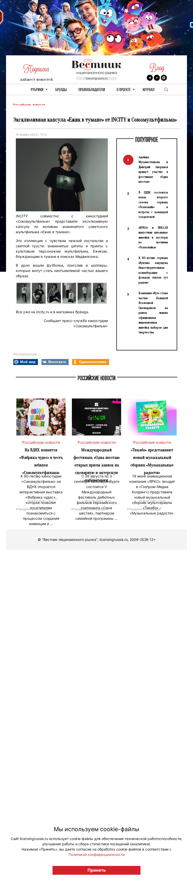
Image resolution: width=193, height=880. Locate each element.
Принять (96, 870)
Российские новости (29, 104)
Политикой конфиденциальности (97, 854)
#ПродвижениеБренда (32, 508)
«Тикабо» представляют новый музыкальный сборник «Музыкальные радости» (152, 461)
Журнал (148, 90)
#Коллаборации (25, 354)
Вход (157, 68)
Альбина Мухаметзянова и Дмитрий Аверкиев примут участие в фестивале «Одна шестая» (153, 169)
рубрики (37, 90)
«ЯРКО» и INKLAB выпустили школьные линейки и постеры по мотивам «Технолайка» (153, 237)
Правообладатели (91, 90)
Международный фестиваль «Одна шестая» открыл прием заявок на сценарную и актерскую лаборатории (96, 465)
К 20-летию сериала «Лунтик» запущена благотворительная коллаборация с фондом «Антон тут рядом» (153, 270)
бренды (61, 90)
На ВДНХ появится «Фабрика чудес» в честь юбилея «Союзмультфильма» (41, 461)
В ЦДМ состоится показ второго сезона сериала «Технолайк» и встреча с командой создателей (153, 204)
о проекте (124, 90)
